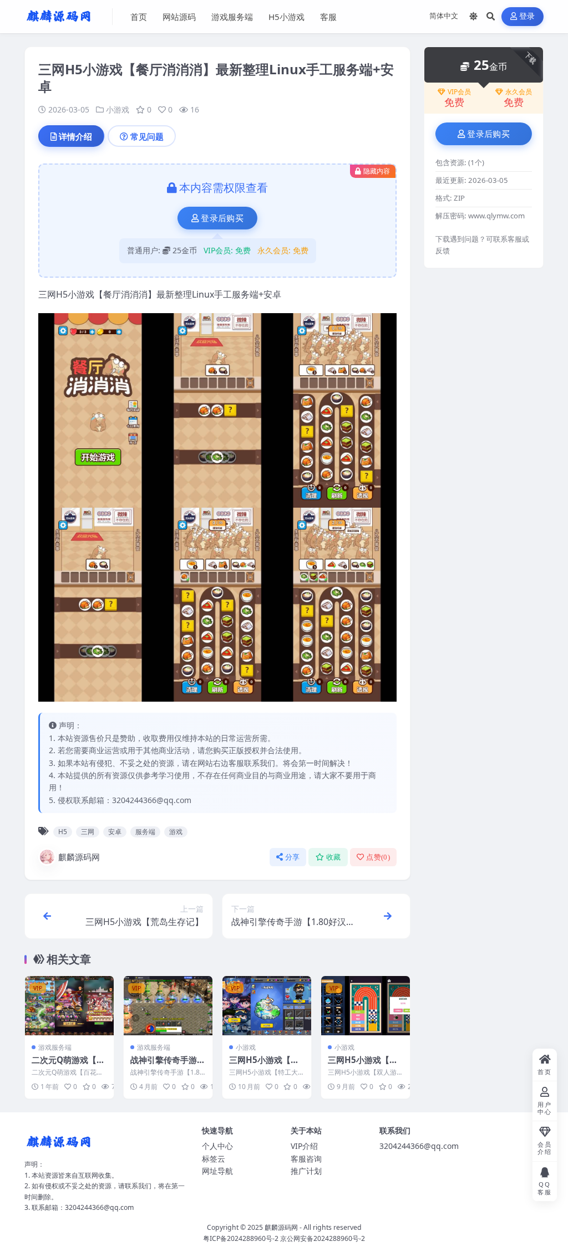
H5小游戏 (286, 16)
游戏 (175, 831)
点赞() (378, 857)
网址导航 (217, 1171)
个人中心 (217, 1146)
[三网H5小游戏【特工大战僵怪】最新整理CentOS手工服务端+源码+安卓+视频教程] (266, 1005)
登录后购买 (222, 218)
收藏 (333, 857)
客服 (328, 16)
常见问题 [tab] (147, 136)
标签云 (213, 1158)
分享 (292, 857)
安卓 (114, 831)
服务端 (145, 831)
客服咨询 (306, 1158)
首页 (138, 16)
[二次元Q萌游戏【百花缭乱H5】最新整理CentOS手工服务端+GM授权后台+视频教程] (69, 1005)
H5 (62, 831)
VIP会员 (459, 92)
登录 (527, 16)
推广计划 (306, 1171)
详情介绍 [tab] (75, 136)
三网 (87, 831)
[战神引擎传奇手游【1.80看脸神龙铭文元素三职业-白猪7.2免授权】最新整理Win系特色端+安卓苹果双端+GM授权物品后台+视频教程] (168, 1005)
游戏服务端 (232, 16)
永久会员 (518, 92)
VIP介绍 (304, 1146)
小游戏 (117, 109)
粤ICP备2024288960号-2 (240, 1238)
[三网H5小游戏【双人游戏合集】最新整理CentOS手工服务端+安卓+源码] (365, 1005)
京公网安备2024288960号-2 (322, 1238)
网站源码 (179, 16)
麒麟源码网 (79, 856)
